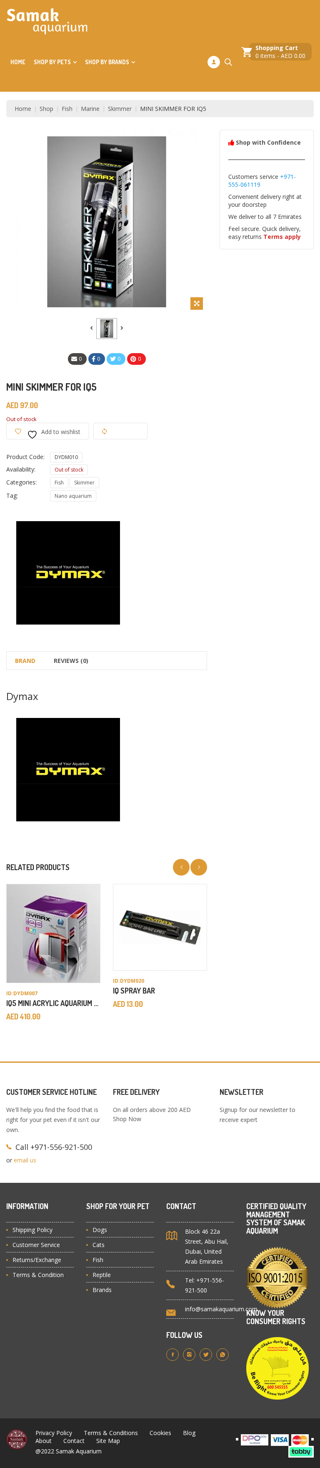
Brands (102, 1290)
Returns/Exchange (36, 1260)
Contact (74, 1441)
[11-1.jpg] (106, 328)
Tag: (12, 495)
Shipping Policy (32, 1230)
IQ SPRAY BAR (134, 990)
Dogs (99, 1230)
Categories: (21, 482)
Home (17, 61)
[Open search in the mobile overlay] (228, 61)
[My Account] (214, 62)
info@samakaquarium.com (221, 1309)
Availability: (20, 469)
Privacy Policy (53, 1433)
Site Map (108, 1441)
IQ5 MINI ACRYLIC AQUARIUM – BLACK (63, 1003)
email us (25, 1160)
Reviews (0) (71, 661)
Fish (59, 482)
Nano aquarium (73, 495)
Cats (98, 1245)
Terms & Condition (38, 1275)
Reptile (101, 1275)
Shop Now (127, 1119)
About (43, 1441)
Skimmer (84, 482)
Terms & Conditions (111, 1433)
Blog (189, 1433)
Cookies (160, 1433)
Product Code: (25, 457)
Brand (25, 661)
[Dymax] (68, 572)
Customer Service (36, 1245)
